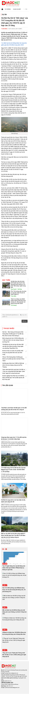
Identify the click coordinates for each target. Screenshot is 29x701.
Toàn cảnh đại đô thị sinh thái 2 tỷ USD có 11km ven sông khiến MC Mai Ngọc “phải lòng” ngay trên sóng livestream (13, 371)
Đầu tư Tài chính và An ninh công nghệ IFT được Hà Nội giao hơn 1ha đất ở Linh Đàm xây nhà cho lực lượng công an (13, 533)
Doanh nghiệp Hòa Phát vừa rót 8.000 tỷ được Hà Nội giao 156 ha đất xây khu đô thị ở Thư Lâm (13, 377)
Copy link (24, 315)
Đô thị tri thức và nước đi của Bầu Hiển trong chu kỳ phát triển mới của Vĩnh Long (12, 352)
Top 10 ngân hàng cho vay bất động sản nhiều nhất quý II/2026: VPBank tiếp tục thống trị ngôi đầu (13, 565)
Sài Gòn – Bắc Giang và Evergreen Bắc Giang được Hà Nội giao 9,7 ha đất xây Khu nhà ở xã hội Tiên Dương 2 (12, 333)
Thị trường (8, 9)
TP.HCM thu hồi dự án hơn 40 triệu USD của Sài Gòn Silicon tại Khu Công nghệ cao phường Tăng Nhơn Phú (13, 346)
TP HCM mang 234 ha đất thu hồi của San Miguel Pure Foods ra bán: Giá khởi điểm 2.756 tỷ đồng (13, 467)
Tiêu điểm (13, 296)
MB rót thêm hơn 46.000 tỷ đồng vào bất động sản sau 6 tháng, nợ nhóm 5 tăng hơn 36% (14, 609)
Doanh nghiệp (17, 9)
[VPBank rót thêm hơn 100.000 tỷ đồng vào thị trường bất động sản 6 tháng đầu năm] (14, 616)
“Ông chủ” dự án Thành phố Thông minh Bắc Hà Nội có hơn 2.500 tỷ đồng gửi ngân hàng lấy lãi (14, 652)
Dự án (4, 14)
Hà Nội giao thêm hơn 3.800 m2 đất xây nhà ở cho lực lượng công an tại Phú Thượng (13, 365)
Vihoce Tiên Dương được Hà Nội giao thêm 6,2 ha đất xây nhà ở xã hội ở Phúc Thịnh (13, 358)
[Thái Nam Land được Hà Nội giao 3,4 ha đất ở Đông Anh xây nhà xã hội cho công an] (14, 397)
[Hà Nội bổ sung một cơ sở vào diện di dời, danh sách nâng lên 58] (14, 488)
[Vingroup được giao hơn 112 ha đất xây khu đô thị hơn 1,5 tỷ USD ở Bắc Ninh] (14, 425)
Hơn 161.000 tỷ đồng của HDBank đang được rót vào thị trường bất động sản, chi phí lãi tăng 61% (14, 587)
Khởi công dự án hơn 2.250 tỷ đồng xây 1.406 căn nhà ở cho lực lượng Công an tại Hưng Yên (13, 340)
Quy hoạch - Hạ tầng (16, 289)
